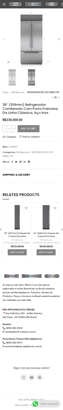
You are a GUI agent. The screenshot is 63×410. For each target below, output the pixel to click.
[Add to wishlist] (26, 208)
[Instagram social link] (23, 377)
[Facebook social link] (12, 162)
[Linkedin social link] (25, 162)
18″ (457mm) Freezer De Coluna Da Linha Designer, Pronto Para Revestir (17, 238)
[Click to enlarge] (8, 62)
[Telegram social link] (29, 162)
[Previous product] (52, 97)
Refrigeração (18, 92)
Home (6, 92)
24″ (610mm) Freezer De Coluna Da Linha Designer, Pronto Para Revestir (46, 238)
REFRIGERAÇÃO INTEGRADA (17, 242)
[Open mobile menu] (4, 4)
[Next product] (58, 97)
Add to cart (28, 128)
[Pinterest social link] (20, 162)
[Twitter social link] (16, 162)
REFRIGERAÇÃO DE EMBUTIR (43, 92)
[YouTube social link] (31, 377)
